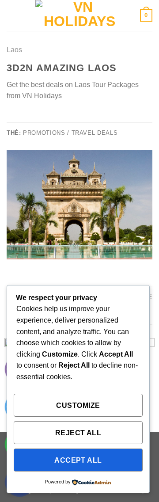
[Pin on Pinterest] (55, 117)
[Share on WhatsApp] (11, 117)
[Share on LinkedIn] (65, 117)
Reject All (78, 433)
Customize (78, 405)
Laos (14, 49)
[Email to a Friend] (44, 117)
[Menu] (12, 15)
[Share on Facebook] (22, 117)
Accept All (78, 460)
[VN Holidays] (79, 15)
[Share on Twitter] (33, 117)
